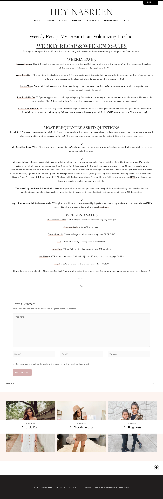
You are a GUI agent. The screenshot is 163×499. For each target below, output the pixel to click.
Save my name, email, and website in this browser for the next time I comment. (52, 363)
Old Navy (43, 256)
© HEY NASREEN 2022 (43, 487)
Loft (59, 241)
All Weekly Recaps (81, 427)
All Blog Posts (132, 427)
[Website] (129, 354)
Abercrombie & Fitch (56, 219)
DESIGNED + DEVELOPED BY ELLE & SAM (112, 487)
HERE (132, 177)
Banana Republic (55, 234)
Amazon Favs (111, 20)
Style (37, 20)
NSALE (126, 20)
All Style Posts (30, 427)
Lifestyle (49, 20)
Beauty (63, 20)
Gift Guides (92, 20)
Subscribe (86, 487)
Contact (73, 487)
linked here (103, 206)
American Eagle (71, 226)
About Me (60, 487)
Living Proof (57, 249)
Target (57, 263)
